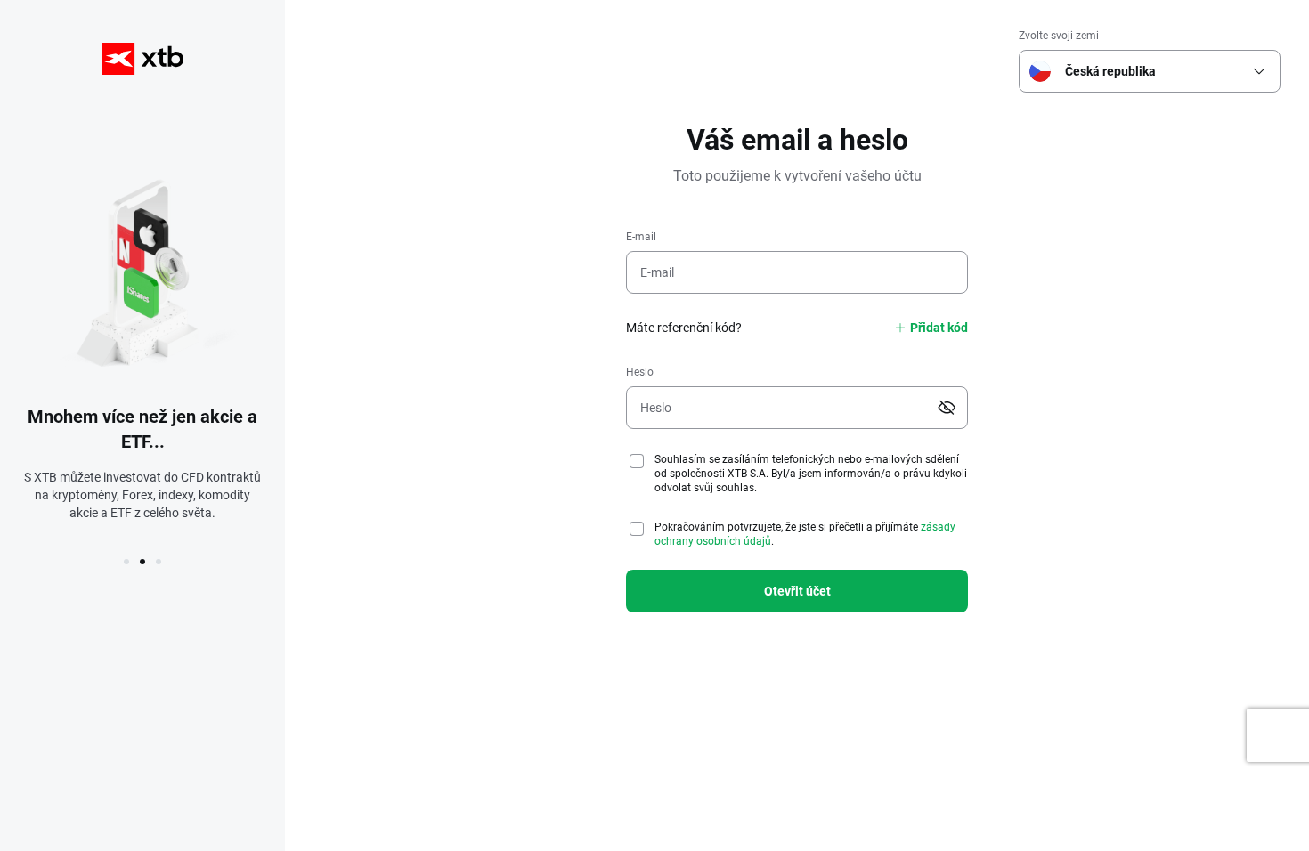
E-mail (641, 237)
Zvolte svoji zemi (1059, 35)
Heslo (640, 372)
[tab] (126, 561)
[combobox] (1146, 71)
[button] (1259, 71)
